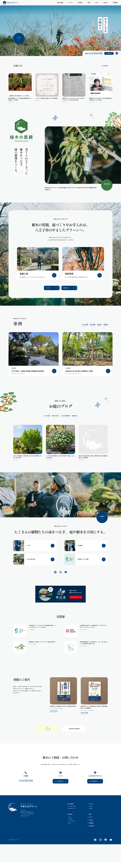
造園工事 (99, 324)
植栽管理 (106, 324)
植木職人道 (74, 415)
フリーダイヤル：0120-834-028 (26, 814)
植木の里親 (60, 2)
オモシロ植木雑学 (65, 415)
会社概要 (70, 818)
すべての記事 (105, 65)
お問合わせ (91, 826)
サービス (70, 2)
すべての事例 (85, 324)
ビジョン (69, 816)
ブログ (96, 2)
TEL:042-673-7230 (24, 815)
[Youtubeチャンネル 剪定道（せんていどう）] (110, 840)
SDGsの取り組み (71, 820)
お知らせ (105, 2)
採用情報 (115, 2)
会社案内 (80, 2)
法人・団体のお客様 (72, 806)
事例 (89, 2)
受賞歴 (69, 823)
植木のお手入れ (55, 415)
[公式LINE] (117, 53)
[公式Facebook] (55, 572)
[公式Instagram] (60, 572)
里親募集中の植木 (71, 808)
